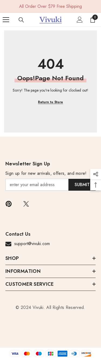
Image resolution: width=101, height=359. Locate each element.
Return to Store (50, 102)
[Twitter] (26, 204)
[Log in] (80, 20)
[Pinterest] (8, 204)
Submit (82, 185)
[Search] (21, 20)
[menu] (6, 19)
